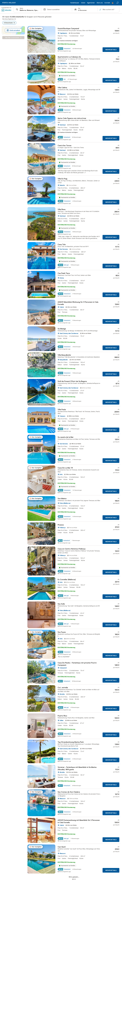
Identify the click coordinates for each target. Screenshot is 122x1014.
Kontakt (107, 3)
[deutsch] (112, 3)
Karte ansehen (15, 30)
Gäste (83, 3)
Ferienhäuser (74, 3)
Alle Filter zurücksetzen (12, 37)
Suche (118, 3)
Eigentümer (91, 3)
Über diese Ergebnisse (8, 19)
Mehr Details (110, 50)
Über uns (100, 3)
